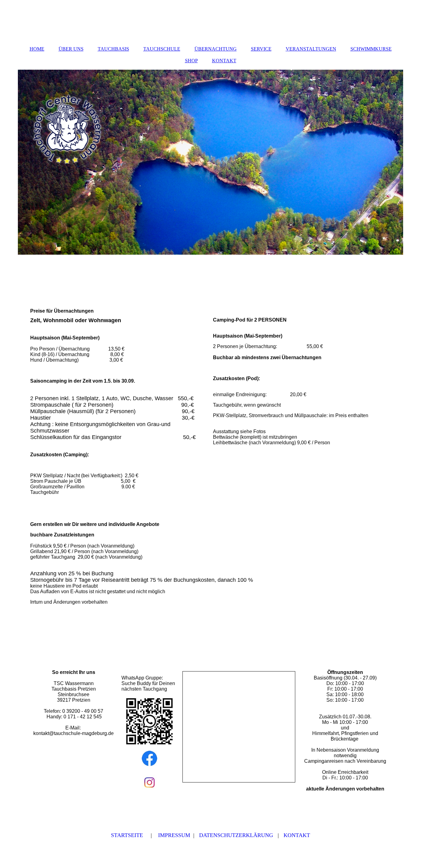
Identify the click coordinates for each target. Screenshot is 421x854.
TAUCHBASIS (113, 48)
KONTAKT (224, 60)
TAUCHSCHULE (161, 48)
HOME (37, 48)
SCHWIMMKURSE (371, 48)
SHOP (191, 60)
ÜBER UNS (71, 48)
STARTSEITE (127, 835)
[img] (210, 162)
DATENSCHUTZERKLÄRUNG (236, 835)
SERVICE (261, 48)
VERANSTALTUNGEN (311, 48)
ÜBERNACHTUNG (215, 48)
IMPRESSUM (174, 835)
